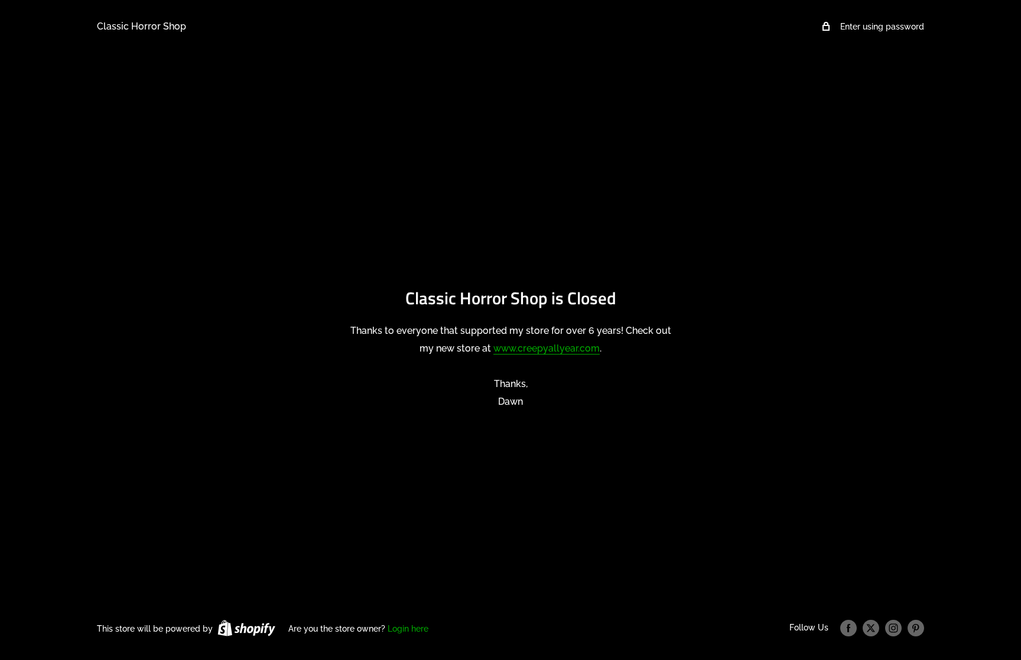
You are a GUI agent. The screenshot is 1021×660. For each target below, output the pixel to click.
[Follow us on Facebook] (848, 628)
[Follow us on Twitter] (871, 628)
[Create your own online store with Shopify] (246, 628)
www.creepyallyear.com (546, 348)
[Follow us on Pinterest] (916, 628)
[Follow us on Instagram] (893, 628)
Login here (408, 628)
